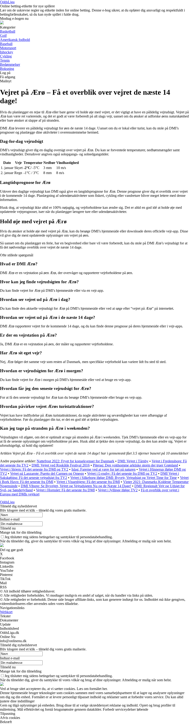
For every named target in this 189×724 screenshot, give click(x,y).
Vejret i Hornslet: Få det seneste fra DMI (65, 490)
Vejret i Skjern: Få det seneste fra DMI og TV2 (34, 469)
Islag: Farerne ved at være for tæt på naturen (103, 469)
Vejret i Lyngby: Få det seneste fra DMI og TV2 (122, 473)
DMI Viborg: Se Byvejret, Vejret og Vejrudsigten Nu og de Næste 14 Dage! (76, 486)
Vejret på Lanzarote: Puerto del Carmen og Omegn (47, 473)
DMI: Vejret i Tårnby (133, 461)
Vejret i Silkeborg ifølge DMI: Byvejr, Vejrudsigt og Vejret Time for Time (123, 478)
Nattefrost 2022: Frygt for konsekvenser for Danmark (75, 461)
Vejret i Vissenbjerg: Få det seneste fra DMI (88, 482)
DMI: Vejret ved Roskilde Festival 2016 (61, 465)
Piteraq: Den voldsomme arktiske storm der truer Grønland (135, 465)
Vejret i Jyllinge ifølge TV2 (118, 490)
